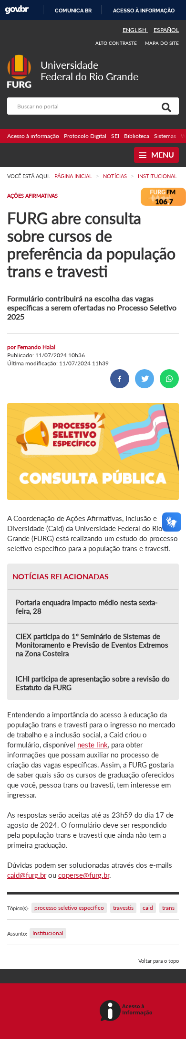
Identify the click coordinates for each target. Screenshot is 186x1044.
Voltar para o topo (158, 961)
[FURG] (21, 58)
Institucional (47, 933)
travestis (123, 907)
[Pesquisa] (164, 106)
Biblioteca (136, 135)
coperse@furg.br (83, 875)
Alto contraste (116, 43)
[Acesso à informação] (127, 1011)
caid (148, 907)
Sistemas (165, 135)
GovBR (17, 9)
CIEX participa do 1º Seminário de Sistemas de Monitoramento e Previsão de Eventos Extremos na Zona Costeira (92, 645)
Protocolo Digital (85, 135)
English (135, 29)
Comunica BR (73, 10)
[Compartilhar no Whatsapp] (169, 378)
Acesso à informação (144, 10)
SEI (115, 135)
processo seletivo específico (69, 907)
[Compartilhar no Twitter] (144, 378)
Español (166, 29)
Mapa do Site (162, 43)
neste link (92, 744)
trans (168, 907)
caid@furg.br (26, 875)
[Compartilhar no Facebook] (119, 378)
